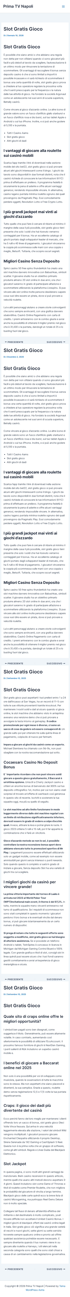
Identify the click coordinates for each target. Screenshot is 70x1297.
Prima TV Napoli (18, 6)
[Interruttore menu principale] (63, 6)
